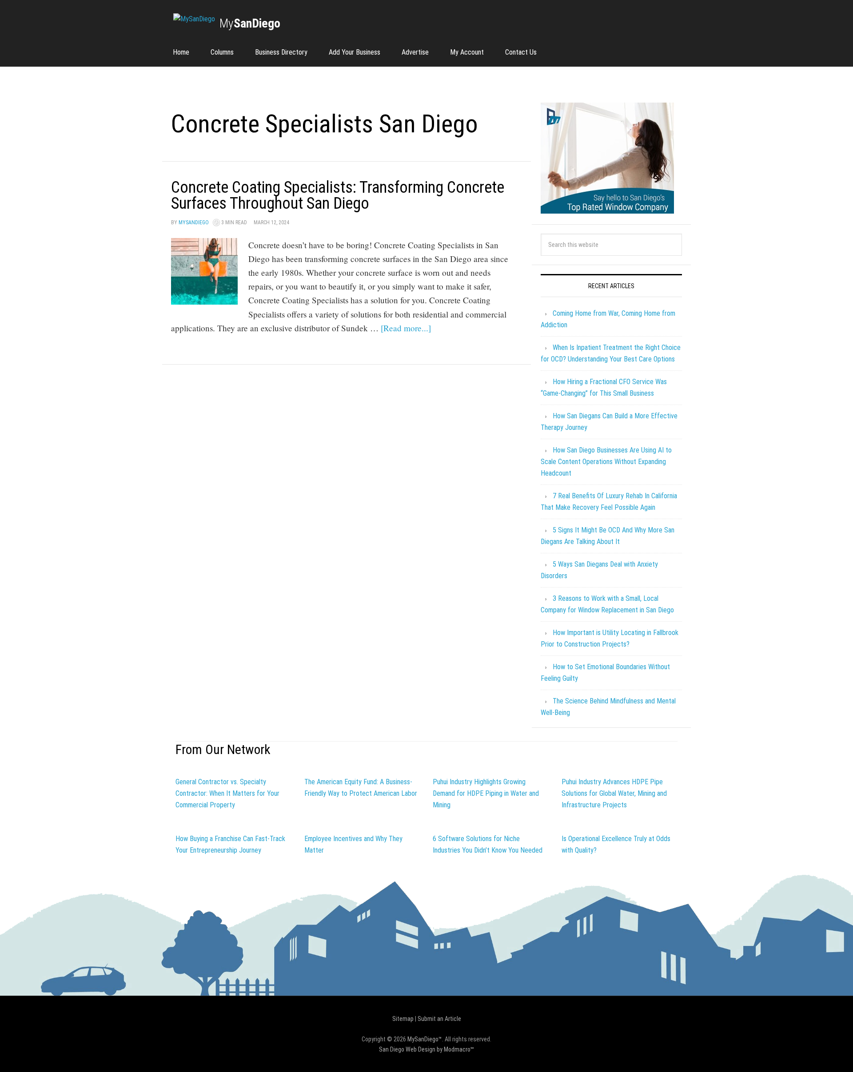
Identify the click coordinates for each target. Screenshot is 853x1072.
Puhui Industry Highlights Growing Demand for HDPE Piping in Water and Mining (486, 793)
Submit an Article (439, 1018)
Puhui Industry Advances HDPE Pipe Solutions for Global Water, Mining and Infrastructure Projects (614, 793)
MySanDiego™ (424, 1039)
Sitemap (403, 1018)
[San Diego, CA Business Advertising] (194, 19)
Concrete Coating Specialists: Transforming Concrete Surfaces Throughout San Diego (337, 195)
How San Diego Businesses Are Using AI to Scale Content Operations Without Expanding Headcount (606, 461)
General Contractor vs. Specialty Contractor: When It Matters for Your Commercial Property (227, 793)
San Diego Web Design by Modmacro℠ (426, 1049)
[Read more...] (406, 328)
